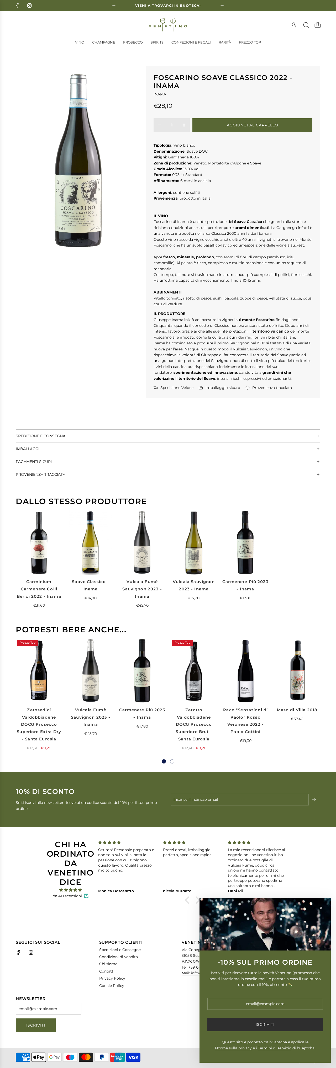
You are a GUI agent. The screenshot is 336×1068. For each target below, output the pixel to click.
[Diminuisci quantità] (159, 125)
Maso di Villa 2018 (297, 709)
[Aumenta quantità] (184, 125)
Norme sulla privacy (233, 1048)
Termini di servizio (274, 1048)
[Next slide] (222, 5)
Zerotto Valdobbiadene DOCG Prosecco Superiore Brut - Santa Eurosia (194, 724)
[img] (70, 890)
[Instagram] (29, 5)
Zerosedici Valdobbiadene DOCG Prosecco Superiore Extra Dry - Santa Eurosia (39, 724)
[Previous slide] (113, 5)
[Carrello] (317, 25)
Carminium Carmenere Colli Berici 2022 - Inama (39, 589)
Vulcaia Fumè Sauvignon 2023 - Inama (142, 589)
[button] (164, 761)
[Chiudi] (321, 908)
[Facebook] (18, 5)
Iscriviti (35, 1025)
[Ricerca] (306, 25)
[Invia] (314, 799)
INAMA (160, 94)
